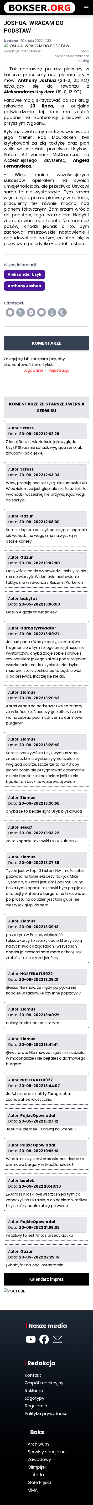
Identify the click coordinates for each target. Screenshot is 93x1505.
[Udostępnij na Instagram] (31, 312)
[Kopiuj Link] (62, 312)
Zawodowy (39, 1459)
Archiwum (38, 1444)
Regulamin (36, 1406)
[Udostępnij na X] (20, 312)
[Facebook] (44, 1339)
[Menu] (86, 8)
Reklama (34, 1390)
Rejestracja (58, 370)
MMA (33, 1490)
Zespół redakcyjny (44, 1383)
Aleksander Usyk (24, 274)
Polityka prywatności (46, 1413)
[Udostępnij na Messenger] (41, 312)
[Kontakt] (57, 1339)
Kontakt (33, 1375)
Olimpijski (37, 1467)
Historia (36, 1475)
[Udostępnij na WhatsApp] (52, 312)
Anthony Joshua (24, 286)
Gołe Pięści (39, 1482)
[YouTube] (31, 1339)
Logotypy (34, 1398)
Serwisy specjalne (47, 1452)
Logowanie (33, 370)
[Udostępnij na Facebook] (10, 312)
